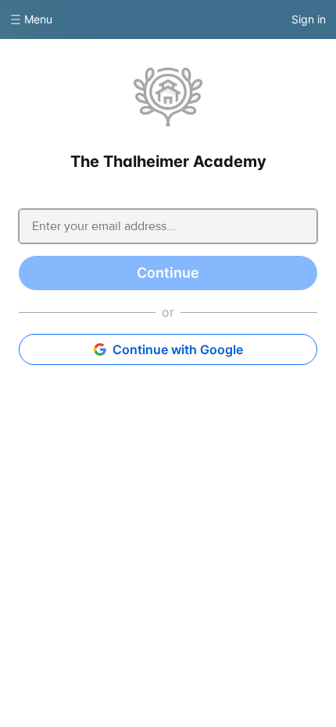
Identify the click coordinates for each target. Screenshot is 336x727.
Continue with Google (178, 349)
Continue (168, 272)
